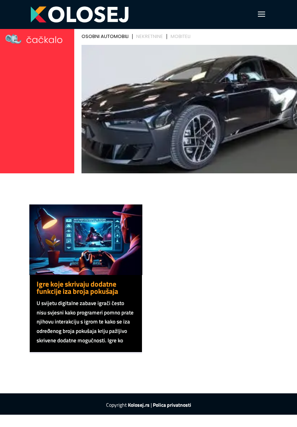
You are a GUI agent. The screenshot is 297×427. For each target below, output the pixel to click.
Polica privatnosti (172, 405)
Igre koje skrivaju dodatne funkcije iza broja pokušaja (77, 287)
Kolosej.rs (139, 405)
